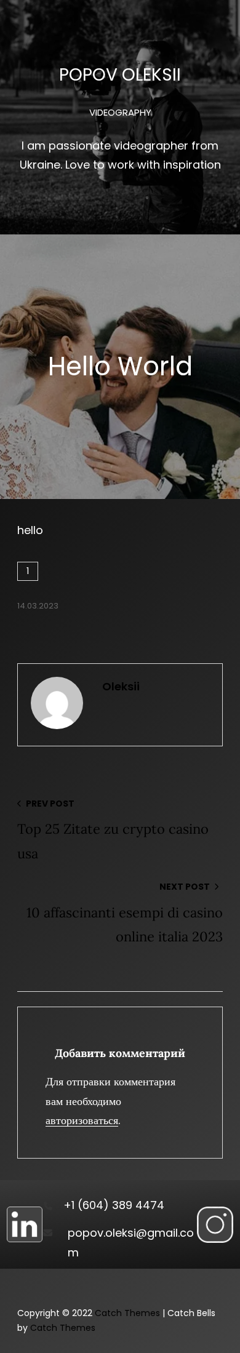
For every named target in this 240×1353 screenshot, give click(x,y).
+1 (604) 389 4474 (113, 1205)
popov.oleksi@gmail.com (131, 1242)
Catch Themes (127, 1313)
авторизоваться (82, 1120)
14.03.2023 (37, 606)
